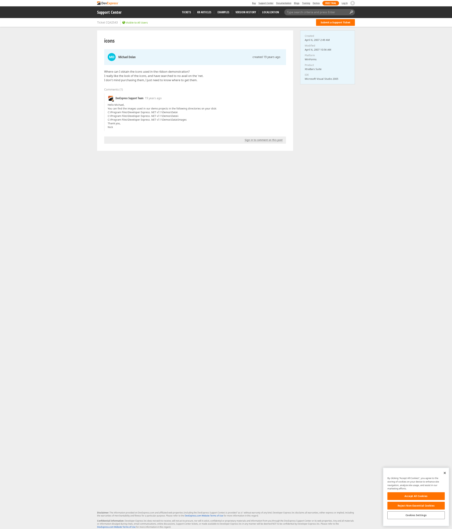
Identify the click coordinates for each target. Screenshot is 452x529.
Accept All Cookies (416, 496)
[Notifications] (352, 3)
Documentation (283, 3)
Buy (254, 3)
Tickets (186, 12)
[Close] (445, 473)
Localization (270, 12)
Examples (223, 12)
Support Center (265, 3)
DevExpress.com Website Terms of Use (204, 515)
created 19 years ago (266, 57)
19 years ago (153, 98)
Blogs (296, 3)
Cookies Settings (416, 515)
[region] (416, 497)
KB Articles (204, 12)
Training (306, 3)
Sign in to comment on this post (263, 140)
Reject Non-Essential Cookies (416, 505)
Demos (316, 3)
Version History (246, 12)
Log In (345, 3)
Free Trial (330, 3)
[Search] (351, 12)
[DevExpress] (108, 3)
